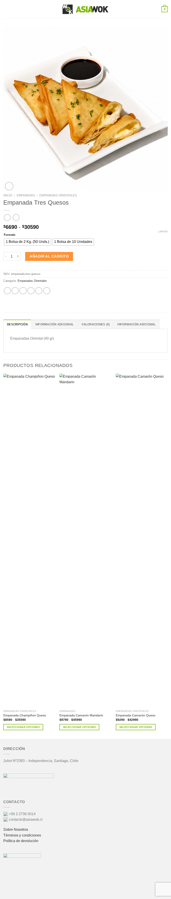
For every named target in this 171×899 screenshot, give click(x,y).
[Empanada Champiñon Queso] (29, 540)
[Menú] (6, 9)
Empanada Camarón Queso (135, 715)
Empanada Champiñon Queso (24, 715)
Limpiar (163, 231)
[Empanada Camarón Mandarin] (85, 540)
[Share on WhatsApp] (7, 290)
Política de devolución (20, 841)
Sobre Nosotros (15, 829)
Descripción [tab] (17, 324)
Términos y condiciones (22, 835)
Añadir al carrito (49, 256)
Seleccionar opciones (23, 727)
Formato (9, 235)
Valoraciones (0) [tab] (95, 324)
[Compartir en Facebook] (15, 290)
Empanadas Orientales (58, 195)
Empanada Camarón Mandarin (81, 715)
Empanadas (26, 195)
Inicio (7, 195)
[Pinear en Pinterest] (38, 290)
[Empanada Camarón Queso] (142, 540)
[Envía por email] (31, 290)
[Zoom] (9, 186)
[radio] (27, 242)
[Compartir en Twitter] (22, 290)
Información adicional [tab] (54, 324)
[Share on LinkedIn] (46, 290)
